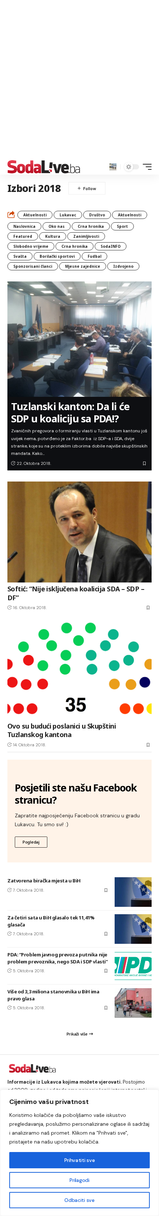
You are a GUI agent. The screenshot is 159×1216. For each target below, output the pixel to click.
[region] (79, 1153)
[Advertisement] (79, 79)
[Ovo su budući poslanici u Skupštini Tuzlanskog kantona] (79, 669)
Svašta (20, 256)
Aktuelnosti (35, 214)
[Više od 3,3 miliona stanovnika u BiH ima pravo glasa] (133, 1003)
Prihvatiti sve (79, 1160)
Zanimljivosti (86, 236)
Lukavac (68, 214)
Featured (22, 236)
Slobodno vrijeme (30, 246)
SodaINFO (111, 246)
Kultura (52, 236)
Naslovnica (24, 226)
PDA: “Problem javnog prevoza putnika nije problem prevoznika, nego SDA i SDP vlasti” (57, 958)
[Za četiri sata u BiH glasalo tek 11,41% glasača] (133, 929)
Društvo (97, 214)
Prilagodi (79, 1180)
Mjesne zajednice (82, 266)
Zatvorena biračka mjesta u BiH (44, 880)
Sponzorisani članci (32, 266)
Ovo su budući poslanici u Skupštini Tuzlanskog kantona (61, 730)
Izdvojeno (123, 266)
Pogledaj (31, 842)
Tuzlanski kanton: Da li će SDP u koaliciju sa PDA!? (70, 412)
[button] (113, 166)
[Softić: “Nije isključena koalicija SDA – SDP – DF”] (79, 532)
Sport (122, 226)
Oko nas (56, 226)
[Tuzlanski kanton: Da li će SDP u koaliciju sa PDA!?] (79, 339)
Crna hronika (91, 226)
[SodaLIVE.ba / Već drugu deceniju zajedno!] (43, 167)
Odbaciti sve (79, 1200)
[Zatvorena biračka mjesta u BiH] (133, 892)
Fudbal (94, 256)
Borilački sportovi (57, 256)
